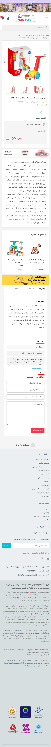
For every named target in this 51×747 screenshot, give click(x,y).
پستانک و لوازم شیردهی (40, 467)
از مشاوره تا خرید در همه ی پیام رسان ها (25, 2)
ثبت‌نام (6, 545)
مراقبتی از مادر (26, 598)
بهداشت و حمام (43, 478)
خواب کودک (45, 485)
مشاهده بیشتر (37, 368)
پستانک (37, 614)
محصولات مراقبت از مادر (14, 614)
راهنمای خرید (44, 513)
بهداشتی (35, 598)
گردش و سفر (44, 474)
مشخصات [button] (30, 288)
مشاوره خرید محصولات (41, 516)
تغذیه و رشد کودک (42, 470)
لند (25, 592)
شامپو (47, 619)
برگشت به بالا (23, 445)
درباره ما (46, 509)
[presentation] (46, 62)
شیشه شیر (45, 614)
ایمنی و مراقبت (44, 463)
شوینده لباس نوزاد (10, 617)
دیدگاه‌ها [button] (18, 288)
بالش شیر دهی (43, 617)
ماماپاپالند (39, 606)
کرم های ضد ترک (28, 617)
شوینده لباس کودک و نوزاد (39, 489)
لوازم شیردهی (28, 614)
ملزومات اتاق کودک (42, 492)
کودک (13, 598)
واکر (41, 112)
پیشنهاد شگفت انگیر (42, 459)
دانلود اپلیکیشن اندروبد (41, 533)
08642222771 (31, 571)
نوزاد (18, 598)
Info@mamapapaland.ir (27, 575)
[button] (4, 18)
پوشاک (46, 481)
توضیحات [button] (41, 288)
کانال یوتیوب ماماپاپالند (15, 663)
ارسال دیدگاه (38, 430)
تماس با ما (45, 496)
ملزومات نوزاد (34, 633)
